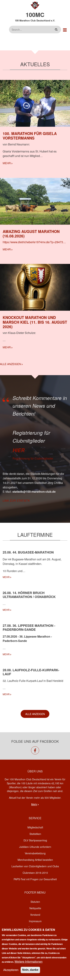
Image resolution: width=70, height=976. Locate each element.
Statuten (35, 901)
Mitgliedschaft (35, 827)
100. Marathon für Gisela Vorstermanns (30, 136)
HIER (19, 450)
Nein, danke (30, 969)
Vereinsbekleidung (35, 853)
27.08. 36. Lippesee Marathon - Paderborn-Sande (29, 627)
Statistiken (35, 834)
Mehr (34, 804)
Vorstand (35, 914)
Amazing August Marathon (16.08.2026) (31, 234)
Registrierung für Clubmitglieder (33, 458)
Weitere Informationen (29, 961)
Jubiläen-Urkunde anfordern (35, 847)
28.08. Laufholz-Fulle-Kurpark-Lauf (31, 672)
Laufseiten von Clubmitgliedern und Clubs (35, 866)
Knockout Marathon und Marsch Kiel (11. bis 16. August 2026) (35, 322)
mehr (7, 163)
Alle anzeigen (10, 364)
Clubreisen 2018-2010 (35, 872)
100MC (35, 14)
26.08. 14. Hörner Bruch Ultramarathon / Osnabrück (29, 594)
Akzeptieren (10, 970)
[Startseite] (35, 4)
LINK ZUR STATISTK (16, 500)
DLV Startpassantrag (35, 840)
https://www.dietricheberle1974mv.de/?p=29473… (34, 242)
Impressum (35, 921)
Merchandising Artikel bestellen (35, 860)
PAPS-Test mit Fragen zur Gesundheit (35, 879)
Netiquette (35, 908)
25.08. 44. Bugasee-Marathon (28, 552)
